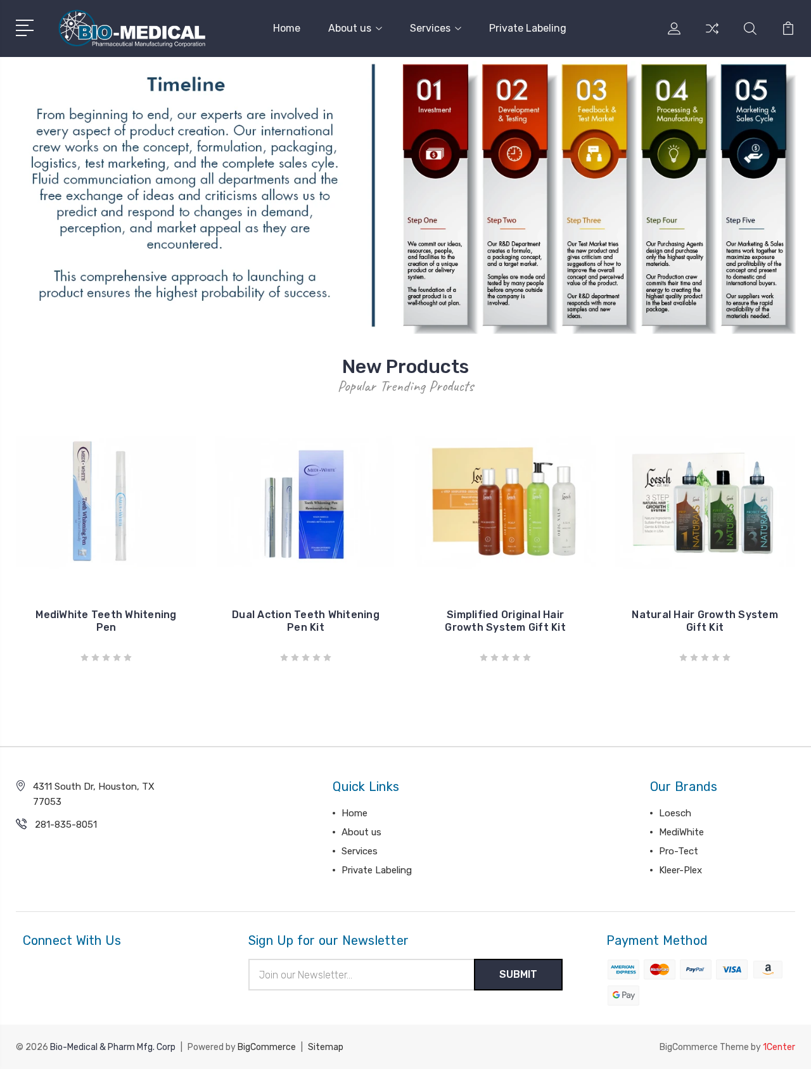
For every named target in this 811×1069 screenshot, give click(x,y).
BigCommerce (267, 1047)
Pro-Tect (678, 851)
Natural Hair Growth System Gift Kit (705, 621)
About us (349, 28)
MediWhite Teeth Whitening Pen (105, 621)
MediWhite (681, 832)
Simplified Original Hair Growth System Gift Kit (505, 621)
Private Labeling (527, 28)
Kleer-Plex (680, 870)
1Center (779, 1047)
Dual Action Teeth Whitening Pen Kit (306, 621)
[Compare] (712, 36)
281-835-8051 (66, 824)
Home (286, 28)
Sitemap (325, 1047)
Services (430, 28)
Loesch (675, 813)
